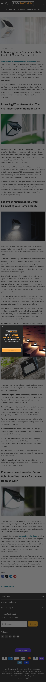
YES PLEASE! (12, 350)
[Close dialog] (2, 327)
